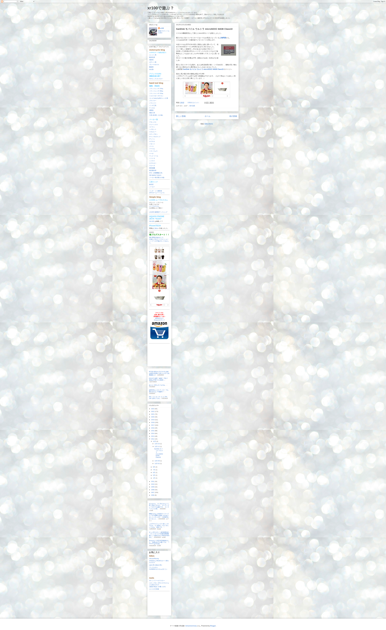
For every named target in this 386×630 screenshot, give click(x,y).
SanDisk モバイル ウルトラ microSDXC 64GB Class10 (204, 29)
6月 (154, 472)
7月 (154, 470)
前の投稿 (233, 116)
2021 (153, 414)
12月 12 (157, 446)
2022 (153, 411)
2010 (153, 484)
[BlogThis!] (207, 103)
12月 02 (157, 463)
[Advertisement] (159, 354)
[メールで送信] (205, 103)
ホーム (207, 116)
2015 (153, 430)
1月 (154, 478)
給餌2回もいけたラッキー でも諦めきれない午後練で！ (158, 391)
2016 (153, 428)
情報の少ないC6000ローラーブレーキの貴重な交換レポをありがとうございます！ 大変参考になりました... (159, 516)
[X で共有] (209, 103)
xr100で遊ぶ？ (160, 8)
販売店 (151, 184)
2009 (153, 487)
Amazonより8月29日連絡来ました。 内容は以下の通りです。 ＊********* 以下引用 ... (159, 542)
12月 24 (157, 443)
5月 (154, 475)
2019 (153, 420)
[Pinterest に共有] (213, 103)
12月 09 (157, 461)
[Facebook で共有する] (211, 103)
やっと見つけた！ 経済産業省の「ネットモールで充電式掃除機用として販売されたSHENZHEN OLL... (159, 534)
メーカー (152, 187)
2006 (153, 495)
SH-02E (192, 106)
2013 (153, 436)
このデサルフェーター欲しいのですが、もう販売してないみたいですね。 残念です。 (159, 525)
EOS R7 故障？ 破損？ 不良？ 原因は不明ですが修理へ (158, 379)
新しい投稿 (181, 116)
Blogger (213, 626)
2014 (153, 433)
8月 (154, 467)
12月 (154, 441)
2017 (153, 425)
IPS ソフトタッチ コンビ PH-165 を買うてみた (158, 397)
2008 (153, 490)
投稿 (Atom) (208, 124)
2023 (153, 409)
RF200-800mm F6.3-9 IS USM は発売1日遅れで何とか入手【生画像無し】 (159, 373)
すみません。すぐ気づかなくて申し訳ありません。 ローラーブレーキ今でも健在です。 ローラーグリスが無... (159, 506)
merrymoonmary (191, 626)
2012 (153, 439)
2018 (153, 422)
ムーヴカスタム (154, 206)
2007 (153, 492)
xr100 (162, 28)
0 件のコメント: (194, 102)
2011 (153, 481)
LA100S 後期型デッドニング (158, 212)
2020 (153, 417)
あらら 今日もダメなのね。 (157, 385)
